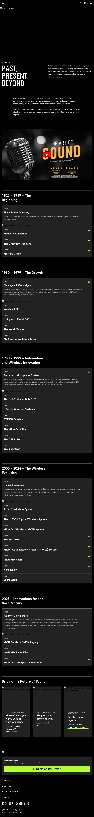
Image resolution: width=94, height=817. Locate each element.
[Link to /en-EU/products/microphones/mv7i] (47, 712)
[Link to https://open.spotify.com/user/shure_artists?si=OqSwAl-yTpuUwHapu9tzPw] (17, 803)
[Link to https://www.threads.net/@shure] (28, 803)
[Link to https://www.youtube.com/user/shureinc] (21, 803)
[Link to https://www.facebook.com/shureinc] (3, 803)
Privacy (4, 812)
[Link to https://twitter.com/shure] (6, 803)
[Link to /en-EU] (7, 3)
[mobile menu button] (90, 3)
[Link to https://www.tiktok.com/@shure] (25, 803)
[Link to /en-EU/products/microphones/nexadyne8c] (16, 712)
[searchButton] (80, 3)
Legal (20, 812)
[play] (47, 154)
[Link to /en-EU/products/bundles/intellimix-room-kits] (78, 712)
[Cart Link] (85, 3)
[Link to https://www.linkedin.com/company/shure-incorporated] (13, 803)
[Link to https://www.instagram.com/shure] (10, 803)
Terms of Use (13, 812)
